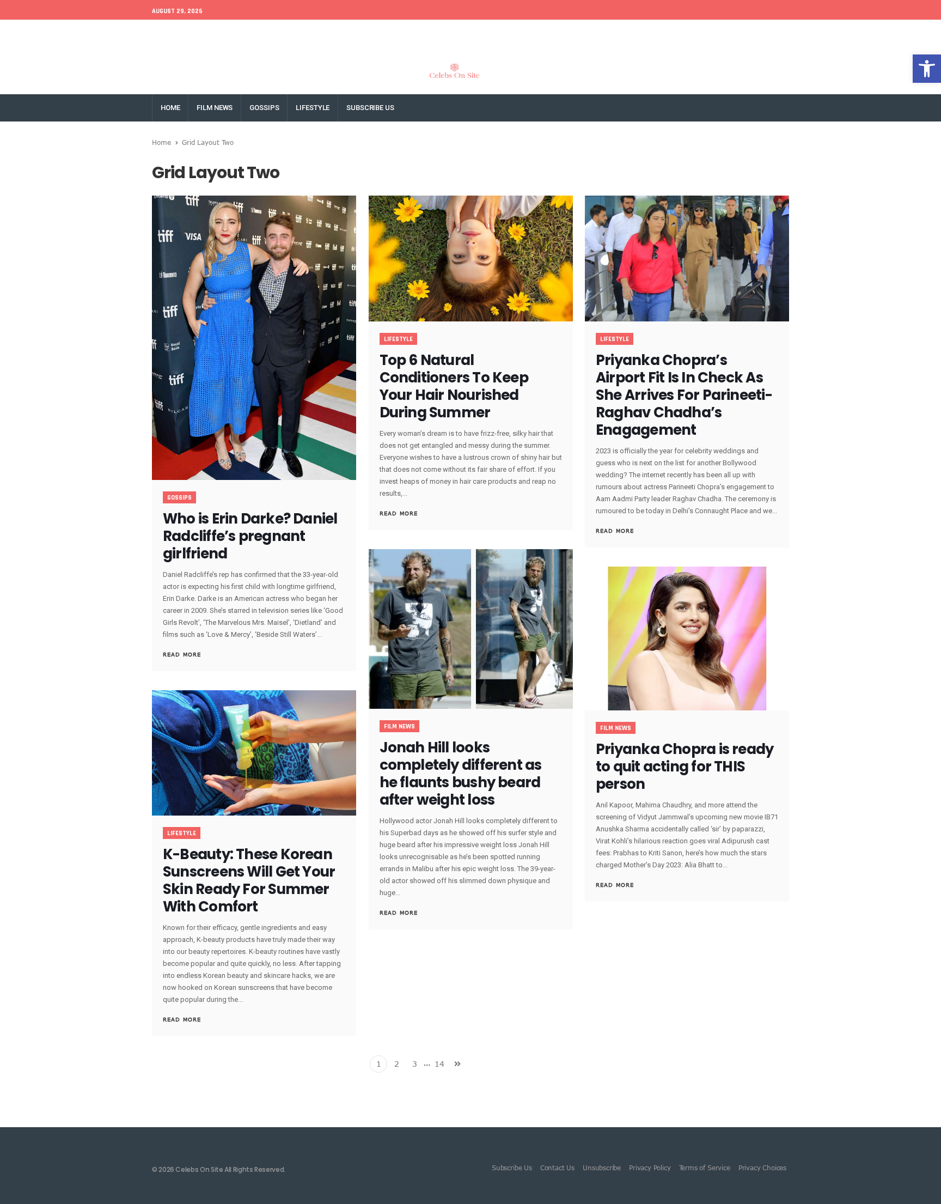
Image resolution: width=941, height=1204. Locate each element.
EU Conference (177, 33)
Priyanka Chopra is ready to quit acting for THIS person (684, 766)
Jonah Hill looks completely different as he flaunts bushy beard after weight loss (461, 774)
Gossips (264, 108)
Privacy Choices (762, 1167)
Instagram (735, 33)
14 (439, 1063)
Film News (215, 108)
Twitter (655, 33)
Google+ (692, 33)
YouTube (777, 33)
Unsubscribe (602, 1167)
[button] (927, 68)
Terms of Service (704, 1167)
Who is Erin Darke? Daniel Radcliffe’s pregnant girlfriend (250, 536)
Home (170, 108)
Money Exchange (292, 33)
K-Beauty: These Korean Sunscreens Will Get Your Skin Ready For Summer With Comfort (249, 880)
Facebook (615, 33)
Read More (182, 654)
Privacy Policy (649, 1167)
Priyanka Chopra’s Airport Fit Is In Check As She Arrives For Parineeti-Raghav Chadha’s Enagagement (684, 395)
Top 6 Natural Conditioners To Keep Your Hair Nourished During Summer (454, 386)
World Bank (233, 33)
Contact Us (557, 1167)
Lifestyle (312, 108)
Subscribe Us (370, 108)
